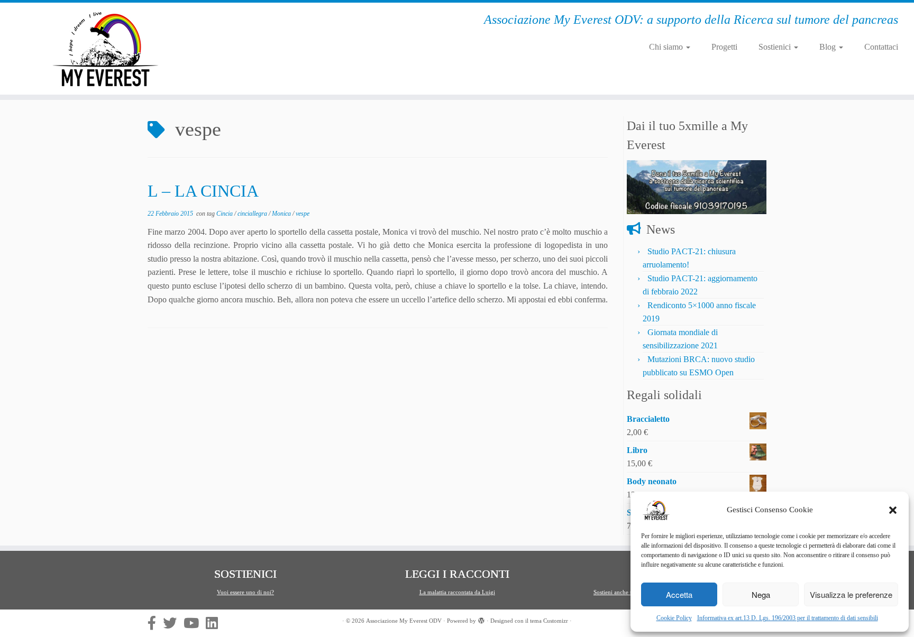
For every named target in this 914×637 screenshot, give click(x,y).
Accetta (679, 594)
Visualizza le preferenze (851, 594)
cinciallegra (253, 213)
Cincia (225, 213)
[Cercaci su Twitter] (173, 623)
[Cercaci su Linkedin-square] (215, 623)
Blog (828, 46)
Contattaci (881, 46)
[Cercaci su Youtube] (195, 623)
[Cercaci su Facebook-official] (155, 623)
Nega (761, 594)
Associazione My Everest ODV (404, 620)
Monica (282, 213)
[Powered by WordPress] (481, 619)
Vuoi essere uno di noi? (245, 592)
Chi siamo (667, 46)
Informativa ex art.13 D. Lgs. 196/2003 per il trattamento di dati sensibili (787, 618)
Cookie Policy (674, 618)
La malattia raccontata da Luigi (457, 592)
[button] (893, 510)
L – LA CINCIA (203, 190)
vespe (302, 213)
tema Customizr (549, 620)
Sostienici (775, 46)
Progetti (724, 46)
